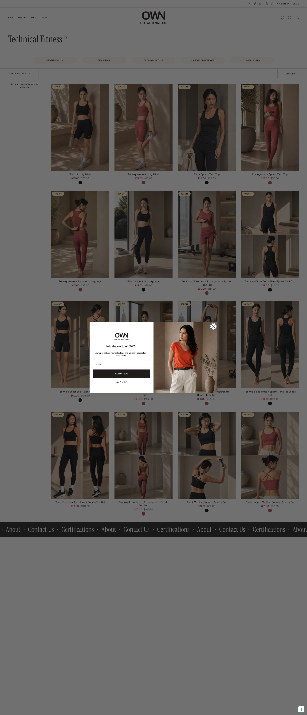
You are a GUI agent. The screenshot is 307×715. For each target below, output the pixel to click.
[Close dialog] (213, 326)
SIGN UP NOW (121, 374)
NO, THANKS (121, 382)
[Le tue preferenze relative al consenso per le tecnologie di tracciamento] (301, 709)
